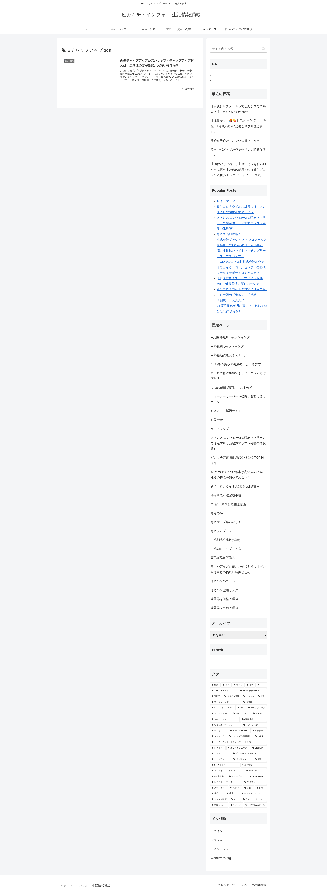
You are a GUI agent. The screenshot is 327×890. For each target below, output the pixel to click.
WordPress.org (221, 858)
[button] (264, 49)
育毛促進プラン (221, 531)
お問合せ (217, 419)
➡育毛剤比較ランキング (227, 346)
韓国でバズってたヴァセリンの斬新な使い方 (238, 152)
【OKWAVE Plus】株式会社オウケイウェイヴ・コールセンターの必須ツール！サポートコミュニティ (241, 267)
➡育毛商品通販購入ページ (229, 355)
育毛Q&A (217, 513)
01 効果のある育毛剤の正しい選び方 (236, 364)
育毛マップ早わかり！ (226, 522)
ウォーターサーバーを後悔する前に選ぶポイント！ (238, 399)
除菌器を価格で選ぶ (224, 599)
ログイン (217, 831)
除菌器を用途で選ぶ (224, 608)
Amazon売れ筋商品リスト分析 (231, 387)
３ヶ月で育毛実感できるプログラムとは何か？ (238, 375)
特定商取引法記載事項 (226, 495)
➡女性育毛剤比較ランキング (230, 337)
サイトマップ (226, 201)
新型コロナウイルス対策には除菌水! (242, 289)
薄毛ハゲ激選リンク (224, 590)
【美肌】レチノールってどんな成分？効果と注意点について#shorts (238, 109)
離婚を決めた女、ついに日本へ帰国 (235, 140)
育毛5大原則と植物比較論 (228, 504)
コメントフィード (223, 849)
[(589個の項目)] (261, 685)
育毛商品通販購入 (229, 234)
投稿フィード (220, 840)
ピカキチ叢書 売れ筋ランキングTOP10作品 (237, 460)
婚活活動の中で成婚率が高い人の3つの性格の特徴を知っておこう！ (237, 474)
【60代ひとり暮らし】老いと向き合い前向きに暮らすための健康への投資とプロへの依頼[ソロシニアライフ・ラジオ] (238, 169)
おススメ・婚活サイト (226, 411)
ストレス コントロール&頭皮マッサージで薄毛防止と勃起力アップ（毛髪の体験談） (241, 223)
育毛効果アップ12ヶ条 (226, 549)
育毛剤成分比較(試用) (225, 540)
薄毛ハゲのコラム (223, 581)
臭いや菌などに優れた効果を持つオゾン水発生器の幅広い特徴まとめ (238, 569)
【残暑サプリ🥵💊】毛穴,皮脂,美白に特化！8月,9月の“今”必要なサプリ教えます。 (238, 126)
